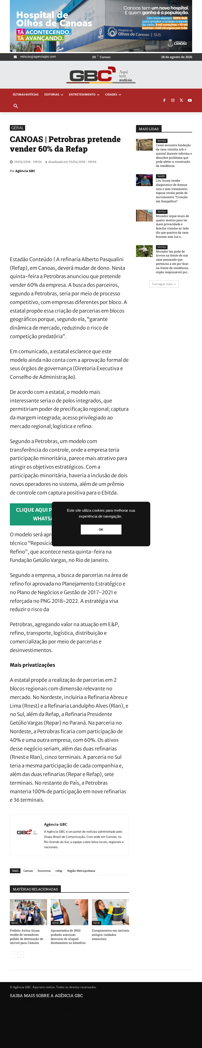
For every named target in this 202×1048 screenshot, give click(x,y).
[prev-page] (13, 954)
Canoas (28, 871)
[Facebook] (164, 100)
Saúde (161, 176)
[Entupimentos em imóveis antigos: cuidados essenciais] (110, 912)
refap (58, 871)
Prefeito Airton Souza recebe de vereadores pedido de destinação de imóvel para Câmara (26, 936)
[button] (16, 106)
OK (101, 529)
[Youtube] (189, 100)
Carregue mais (162, 284)
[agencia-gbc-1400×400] (101, 50)
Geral (17, 127)
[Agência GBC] (27, 835)
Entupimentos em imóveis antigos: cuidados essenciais (110, 934)
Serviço (161, 140)
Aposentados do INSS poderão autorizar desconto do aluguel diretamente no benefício (68, 936)
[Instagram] (172, 100)
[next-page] (21, 954)
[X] (181, 100)
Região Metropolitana (81, 871)
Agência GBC (25, 171)
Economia (44, 871)
